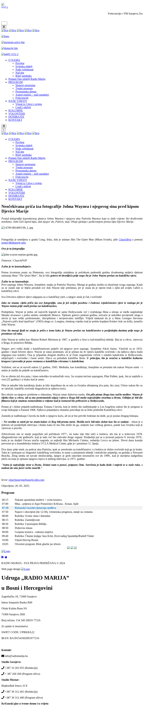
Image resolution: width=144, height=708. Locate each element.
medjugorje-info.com (32, 479)
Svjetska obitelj (23, 66)
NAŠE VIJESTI (17, 101)
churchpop (14, 479)
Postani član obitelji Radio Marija (26, 78)
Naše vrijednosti (24, 69)
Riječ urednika (23, 75)
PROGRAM (15, 82)
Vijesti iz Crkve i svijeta (28, 104)
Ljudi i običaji (23, 107)
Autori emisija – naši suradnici (32, 94)
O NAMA (14, 60)
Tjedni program (24, 88)
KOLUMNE (15, 110)
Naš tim (19, 72)
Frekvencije (21, 97)
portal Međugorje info (13, 242)
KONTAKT (15, 119)
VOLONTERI (16, 113)
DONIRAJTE (16, 116)
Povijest (19, 63)
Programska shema (25, 91)
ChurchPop (125, 239)
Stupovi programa (25, 85)
